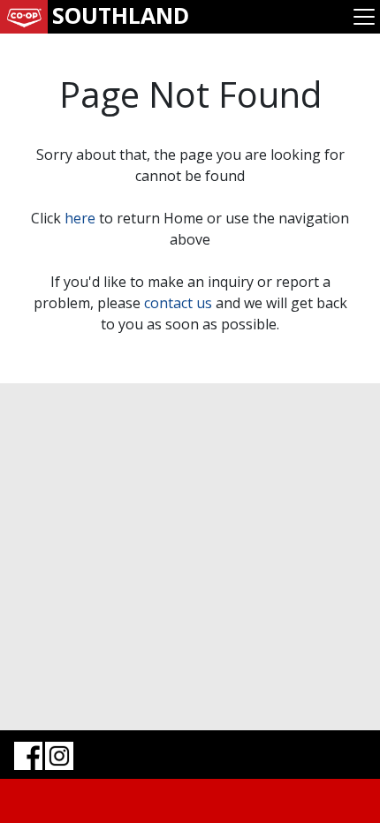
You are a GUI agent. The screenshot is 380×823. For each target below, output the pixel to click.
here (80, 218)
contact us (178, 303)
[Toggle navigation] (364, 17)
